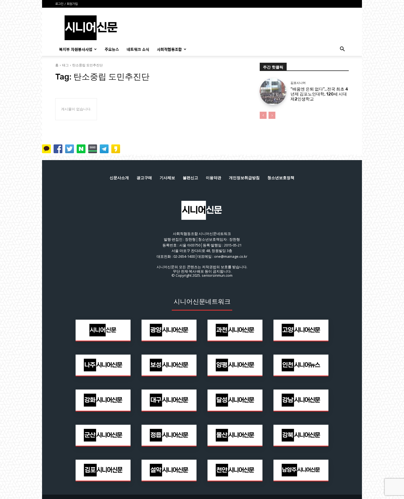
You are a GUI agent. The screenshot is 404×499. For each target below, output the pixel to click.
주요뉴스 (112, 49)
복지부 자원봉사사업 (75, 49)
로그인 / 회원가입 (66, 4)
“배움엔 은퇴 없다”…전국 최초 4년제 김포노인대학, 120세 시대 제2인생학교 (319, 94)
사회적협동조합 (169, 49)
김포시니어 (298, 82)
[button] (342, 49)
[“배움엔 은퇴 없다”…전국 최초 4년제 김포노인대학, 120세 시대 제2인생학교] (273, 91)
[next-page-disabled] (272, 115)
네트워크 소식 (138, 49)
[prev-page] (263, 115)
